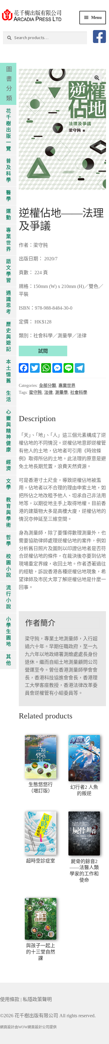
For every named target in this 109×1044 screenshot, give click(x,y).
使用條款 (9, 999)
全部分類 (47, 385)
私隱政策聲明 (37, 999)
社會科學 (78, 392)
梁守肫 (35, 392)
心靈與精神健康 (8, 430)
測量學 (61, 392)
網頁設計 (7, 1027)
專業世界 (66, 385)
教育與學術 (8, 512)
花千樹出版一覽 (8, 130)
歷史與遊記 (8, 337)
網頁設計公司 (38, 1027)
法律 (48, 392)
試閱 (43, 351)
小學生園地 (8, 632)
